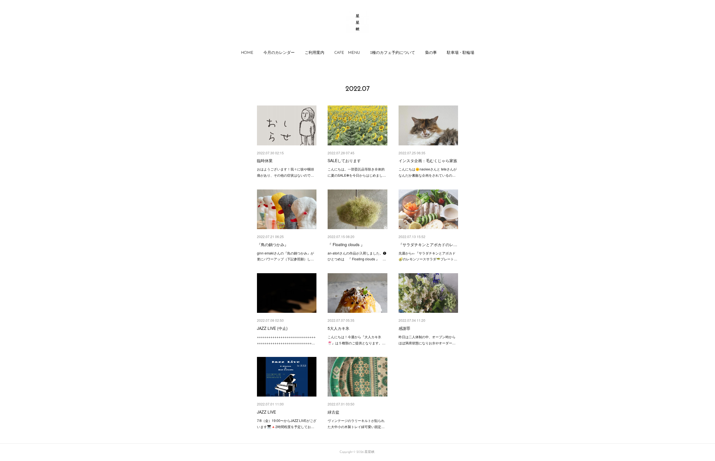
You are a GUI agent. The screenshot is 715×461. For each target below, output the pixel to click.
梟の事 (431, 53)
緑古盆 (333, 412)
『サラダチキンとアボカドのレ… (428, 244)
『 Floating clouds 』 (346, 244)
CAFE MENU (347, 53)
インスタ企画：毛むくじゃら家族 (428, 160)
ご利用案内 (314, 53)
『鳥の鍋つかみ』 (272, 244)
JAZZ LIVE (266, 412)
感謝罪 (404, 328)
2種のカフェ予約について (392, 53)
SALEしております (344, 160)
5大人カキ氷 (338, 328)
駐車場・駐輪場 (460, 53)
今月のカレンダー (279, 53)
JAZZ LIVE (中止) (272, 328)
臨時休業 (265, 160)
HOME (247, 53)
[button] (247, 53)
